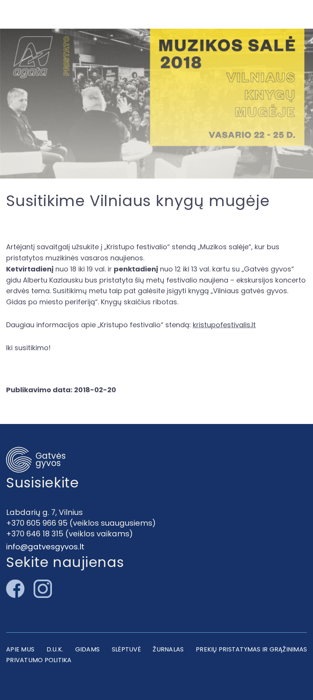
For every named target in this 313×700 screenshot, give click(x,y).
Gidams (87, 649)
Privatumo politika (39, 660)
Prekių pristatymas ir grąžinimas (251, 649)
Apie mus (20, 649)
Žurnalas (168, 649)
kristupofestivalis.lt (224, 325)
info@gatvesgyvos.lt (45, 546)
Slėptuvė (126, 649)
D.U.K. (55, 649)
